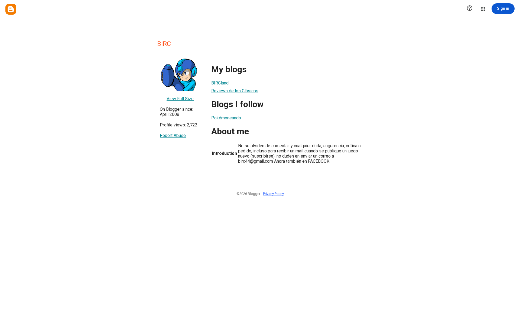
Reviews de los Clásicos (234, 90)
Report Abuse (173, 135)
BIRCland (220, 83)
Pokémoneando (226, 117)
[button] (469, 8)
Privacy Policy (273, 194)
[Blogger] (10, 9)
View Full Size (180, 98)
